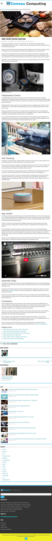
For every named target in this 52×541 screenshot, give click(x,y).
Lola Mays (5, 41)
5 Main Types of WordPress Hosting (43, 361)
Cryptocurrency (6, 456)
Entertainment (6, 460)
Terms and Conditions (6, 529)
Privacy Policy (4, 527)
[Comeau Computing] (26, 3)
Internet (4, 471)
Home (2, 9)
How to (4, 469)
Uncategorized (6, 479)
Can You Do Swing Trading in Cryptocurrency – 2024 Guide (22, 400)
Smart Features (14, 343)
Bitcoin (4, 449)
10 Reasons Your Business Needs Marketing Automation (22, 428)
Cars (4, 453)
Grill (8, 343)
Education (5, 458)
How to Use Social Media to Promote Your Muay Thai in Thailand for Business (27, 439)
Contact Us (3, 523)
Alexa (3, 217)
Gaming (4, 462)
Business (5, 451)
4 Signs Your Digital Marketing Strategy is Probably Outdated (23, 395)
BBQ (4, 343)
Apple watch (11, 290)
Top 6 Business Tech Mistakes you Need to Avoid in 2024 (22, 433)
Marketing (5, 473)
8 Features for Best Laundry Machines (7, 377)
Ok (26, 538)
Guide (4, 464)
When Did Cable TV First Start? (15, 411)
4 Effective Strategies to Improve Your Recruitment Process (22, 389)
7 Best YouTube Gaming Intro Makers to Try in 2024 (21, 417)
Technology (8, 9)
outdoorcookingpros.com (41, 324)
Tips (4, 477)
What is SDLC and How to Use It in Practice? (19, 422)
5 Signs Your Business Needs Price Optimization (9, 361)
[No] (50, 537)
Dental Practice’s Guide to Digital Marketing (19, 406)
